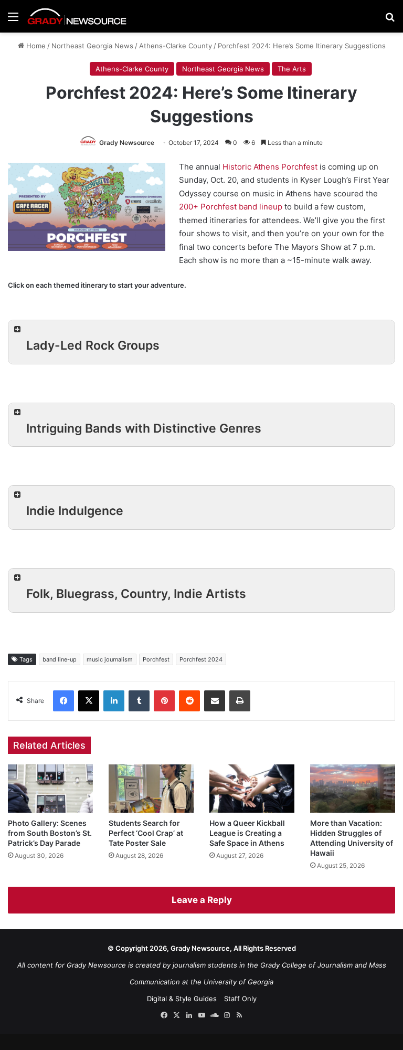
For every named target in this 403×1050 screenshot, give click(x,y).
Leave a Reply (202, 900)
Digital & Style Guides (182, 998)
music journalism (110, 659)
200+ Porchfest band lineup (230, 207)
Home (35, 45)
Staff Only (240, 998)
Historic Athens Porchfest (269, 167)
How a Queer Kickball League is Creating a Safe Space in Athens (247, 832)
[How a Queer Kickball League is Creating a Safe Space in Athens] (251, 788)
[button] (201, 342)
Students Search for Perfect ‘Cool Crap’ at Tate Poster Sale (146, 832)
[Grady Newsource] (77, 16)
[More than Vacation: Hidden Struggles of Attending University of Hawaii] (352, 788)
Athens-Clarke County (175, 45)
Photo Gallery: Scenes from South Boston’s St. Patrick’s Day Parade (50, 832)
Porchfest (156, 659)
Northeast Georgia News (92, 45)
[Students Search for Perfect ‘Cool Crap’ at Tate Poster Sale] (151, 788)
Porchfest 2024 (200, 659)
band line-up (60, 659)
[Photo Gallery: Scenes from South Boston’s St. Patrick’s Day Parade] (50, 788)
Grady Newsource (126, 142)
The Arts (292, 69)
